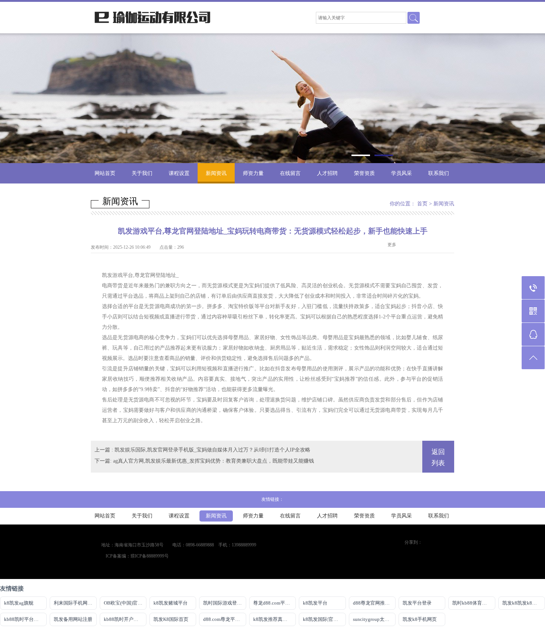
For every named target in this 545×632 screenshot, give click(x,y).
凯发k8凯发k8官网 (522, 603)
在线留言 (290, 173)
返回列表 (438, 457)
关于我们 (142, 173)
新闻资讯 (216, 173)
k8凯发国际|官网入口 (324, 619)
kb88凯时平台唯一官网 (25, 619)
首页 (422, 203)
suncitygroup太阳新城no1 (374, 619)
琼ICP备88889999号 (150, 556)
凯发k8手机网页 (420, 619)
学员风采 (401, 173)
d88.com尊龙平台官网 (224, 619)
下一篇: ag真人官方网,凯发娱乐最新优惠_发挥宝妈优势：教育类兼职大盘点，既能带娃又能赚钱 (204, 461)
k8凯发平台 (315, 603)
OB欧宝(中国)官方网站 (125, 603)
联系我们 (438, 173)
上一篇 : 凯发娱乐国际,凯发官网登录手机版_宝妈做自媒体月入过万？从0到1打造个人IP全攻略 (202, 450)
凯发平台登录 (417, 603)
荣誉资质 (364, 173)
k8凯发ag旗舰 (18, 603)
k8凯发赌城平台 (170, 603)
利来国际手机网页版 (75, 603)
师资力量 (253, 173)
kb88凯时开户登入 (123, 619)
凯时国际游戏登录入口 (224, 603)
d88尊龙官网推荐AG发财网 (374, 603)
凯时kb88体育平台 (472, 603)
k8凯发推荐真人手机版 (274, 619)
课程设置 (179, 173)
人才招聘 (327, 173)
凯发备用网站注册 (73, 619)
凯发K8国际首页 (170, 619)
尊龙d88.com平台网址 (274, 603)
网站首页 (105, 173)
